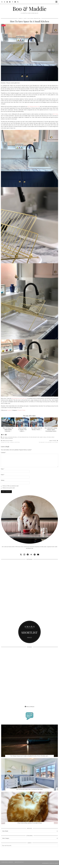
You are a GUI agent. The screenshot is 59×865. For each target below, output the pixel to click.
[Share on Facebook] (2, 434)
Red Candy (55, 114)
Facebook (9, 410)
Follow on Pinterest (30, 706)
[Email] (15, 2)
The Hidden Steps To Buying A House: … (36, 428)
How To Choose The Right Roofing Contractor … (8, 429)
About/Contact (19, 862)
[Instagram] (4, 2)
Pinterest (19, 410)
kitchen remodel (12, 437)
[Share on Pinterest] (6, 434)
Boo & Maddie (29, 8)
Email (2, 474)
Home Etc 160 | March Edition (10, 441)
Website (2, 480)
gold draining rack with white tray (19, 398)
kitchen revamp (33, 437)
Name (2, 469)
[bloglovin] (31, 555)
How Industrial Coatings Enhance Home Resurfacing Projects (51, 429)
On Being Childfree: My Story (48, 441)
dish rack (5, 437)
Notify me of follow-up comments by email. (11, 485)
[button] (57, 2)
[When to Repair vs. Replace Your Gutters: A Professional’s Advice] (22, 422)
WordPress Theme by (50, 863)
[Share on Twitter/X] (4, 434)
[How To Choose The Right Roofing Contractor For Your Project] (8, 422)
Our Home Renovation (34, 18)
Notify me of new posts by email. (9, 487)
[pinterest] (34, 555)
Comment (3, 452)
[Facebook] (9, 2)
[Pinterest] (7, 2)
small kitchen (47, 437)
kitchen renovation (23, 437)
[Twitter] (2, 2)
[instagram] (24, 555)
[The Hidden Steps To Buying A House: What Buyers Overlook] (37, 422)
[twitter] (21, 555)
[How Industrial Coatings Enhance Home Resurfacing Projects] (51, 422)
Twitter (23, 410)
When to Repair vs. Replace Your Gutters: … (22, 429)
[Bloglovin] (12, 2)
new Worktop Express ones (33, 106)
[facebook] (28, 555)
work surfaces (9, 438)
